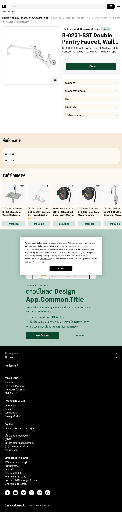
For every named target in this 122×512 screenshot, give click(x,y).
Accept (61, 268)
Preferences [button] (38, 262)
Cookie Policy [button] (45, 259)
